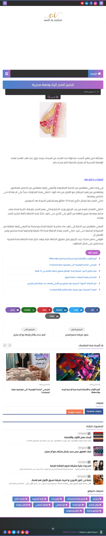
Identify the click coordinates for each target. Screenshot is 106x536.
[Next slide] (5, 345)
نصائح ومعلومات (72, 511)
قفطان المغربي (41, 505)
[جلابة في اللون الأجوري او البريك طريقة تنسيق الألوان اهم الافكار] (98, 480)
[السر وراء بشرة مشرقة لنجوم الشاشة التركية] (98, 465)
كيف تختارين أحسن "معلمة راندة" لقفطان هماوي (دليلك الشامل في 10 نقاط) (66, 271)
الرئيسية (93, 74)
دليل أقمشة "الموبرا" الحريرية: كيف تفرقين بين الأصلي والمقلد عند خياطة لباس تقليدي (62, 283)
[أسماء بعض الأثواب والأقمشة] (98, 437)
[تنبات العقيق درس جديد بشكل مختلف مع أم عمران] (98, 451)
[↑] (53, 529)
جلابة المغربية (38, 499)
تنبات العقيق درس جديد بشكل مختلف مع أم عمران (68, 451)
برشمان (96, 499)
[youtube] (23, 532)
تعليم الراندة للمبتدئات (76, 499)
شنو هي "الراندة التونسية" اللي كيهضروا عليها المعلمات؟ (73, 265)
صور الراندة (76, 505)
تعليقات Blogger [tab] (74, 412)
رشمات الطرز (19, 499)
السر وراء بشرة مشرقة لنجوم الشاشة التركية (70, 466)
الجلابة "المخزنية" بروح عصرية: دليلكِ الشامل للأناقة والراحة (73, 289)
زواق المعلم (94, 505)
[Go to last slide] (10, 345)
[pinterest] (82, 3)
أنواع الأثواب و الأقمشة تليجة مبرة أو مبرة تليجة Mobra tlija (73, 258)
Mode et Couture (69, 532)
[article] (29, 331)
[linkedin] (87, 3)
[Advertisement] (53, 47)
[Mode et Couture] (53, 17)
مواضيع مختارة (93, 511)
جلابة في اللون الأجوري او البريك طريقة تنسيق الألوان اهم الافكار (61, 480)
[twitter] (14, 532)
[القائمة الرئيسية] (6, 73)
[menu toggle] (101, 3)
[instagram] (95, 3)
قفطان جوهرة (22, 505)
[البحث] (5, 3)
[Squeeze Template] (101, 532)
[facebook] (91, 3)
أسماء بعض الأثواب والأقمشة (77, 437)
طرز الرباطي (60, 505)
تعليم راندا (55, 499)
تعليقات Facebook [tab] (94, 411)
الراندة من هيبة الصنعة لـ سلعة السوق (81, 277)
